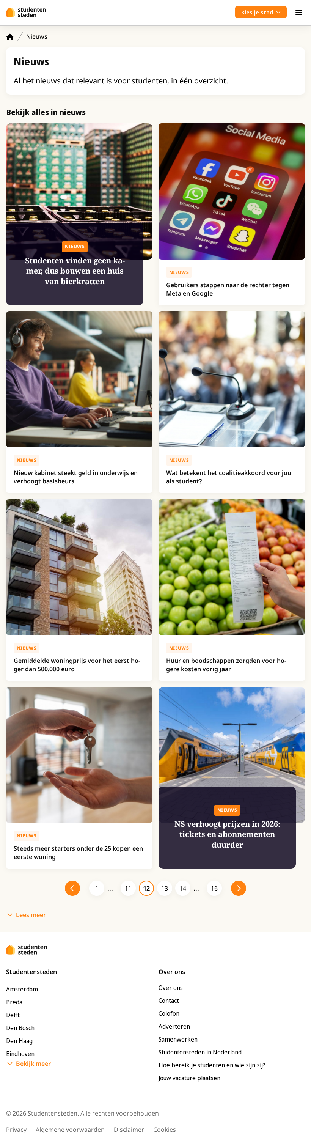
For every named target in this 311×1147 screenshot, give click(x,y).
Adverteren (174, 1026)
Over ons (171, 987)
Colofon (169, 1013)
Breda (14, 1002)
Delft (13, 1015)
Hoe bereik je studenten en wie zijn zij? (212, 1065)
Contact (169, 1000)
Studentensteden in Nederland (200, 1052)
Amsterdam (22, 989)
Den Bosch (20, 1028)
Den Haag (19, 1041)
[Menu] (299, 12)
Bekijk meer (33, 1063)
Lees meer (31, 915)
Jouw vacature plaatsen (189, 1078)
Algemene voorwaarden (70, 1129)
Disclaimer (129, 1129)
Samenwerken (178, 1039)
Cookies (164, 1129)
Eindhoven (20, 1053)
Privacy (16, 1129)
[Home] (10, 36)
